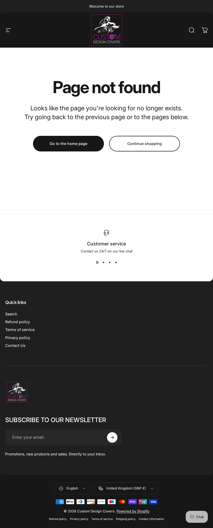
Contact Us (15, 345)
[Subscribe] (112, 437)
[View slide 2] (103, 262)
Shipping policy (126, 519)
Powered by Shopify (133, 511)
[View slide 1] (97, 262)
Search (11, 314)
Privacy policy (17, 337)
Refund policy (17, 322)
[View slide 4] (116, 262)
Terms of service (20, 329)
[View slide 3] (109, 262)
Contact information (151, 519)
